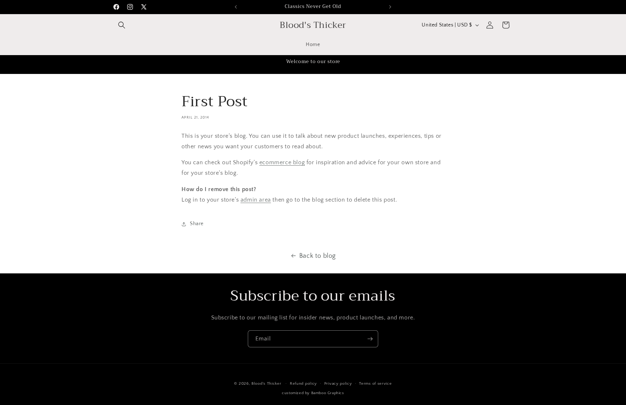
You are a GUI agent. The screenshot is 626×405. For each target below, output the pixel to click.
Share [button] (197, 224)
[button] (122, 25)
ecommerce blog (282, 162)
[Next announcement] (390, 7)
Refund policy (303, 383)
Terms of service (375, 383)
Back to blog (317, 256)
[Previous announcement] (236, 7)
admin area (256, 200)
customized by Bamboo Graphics (313, 393)
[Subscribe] (370, 338)
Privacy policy (338, 383)
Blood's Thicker (267, 383)
